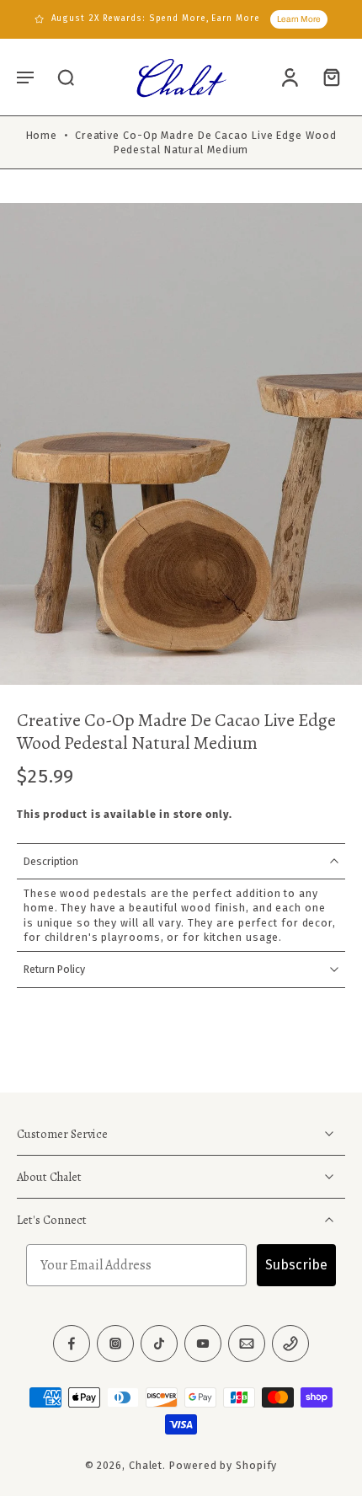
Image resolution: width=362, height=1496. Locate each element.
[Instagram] (115, 1343)
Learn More (299, 19)
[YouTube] (202, 1343)
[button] (25, 76)
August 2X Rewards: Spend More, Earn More (155, 18)
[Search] (65, 77)
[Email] (246, 1343)
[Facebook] (71, 1343)
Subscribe (296, 1265)
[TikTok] (159, 1343)
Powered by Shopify (223, 1465)
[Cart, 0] (326, 76)
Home (42, 135)
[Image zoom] (181, 444)
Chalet (145, 1465)
